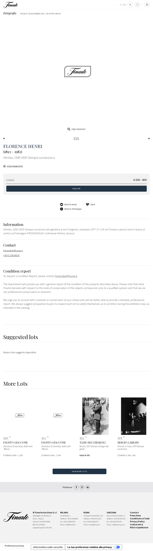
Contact (134, 512)
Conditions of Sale (139, 518)
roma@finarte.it (94, 524)
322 (81, 438)
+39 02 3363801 (72, 519)
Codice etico (136, 524)
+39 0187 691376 (119, 519)
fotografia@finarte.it (13, 250)
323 (120, 438)
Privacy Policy (137, 521)
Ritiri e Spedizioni (139, 527)
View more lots (79, 471)
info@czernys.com (118, 524)
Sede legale (36, 516)
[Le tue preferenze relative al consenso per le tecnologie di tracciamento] (14, 546)
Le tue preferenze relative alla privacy (90, 547)
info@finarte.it (70, 524)
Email (62, 524)
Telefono (63, 519)
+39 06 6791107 (95, 519)
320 (5, 438)
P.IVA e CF (36, 522)
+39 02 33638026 (11, 255)
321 (43, 438)
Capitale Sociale (38, 527)
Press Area (135, 515)
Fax (61, 522)
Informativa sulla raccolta (48, 547)
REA (34, 524)
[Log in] (137, 4)
